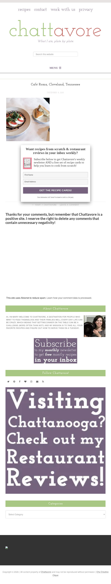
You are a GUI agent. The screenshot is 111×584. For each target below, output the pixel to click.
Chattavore (55, 22)
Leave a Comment (69, 205)
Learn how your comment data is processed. (69, 297)
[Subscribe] (43, 381)
